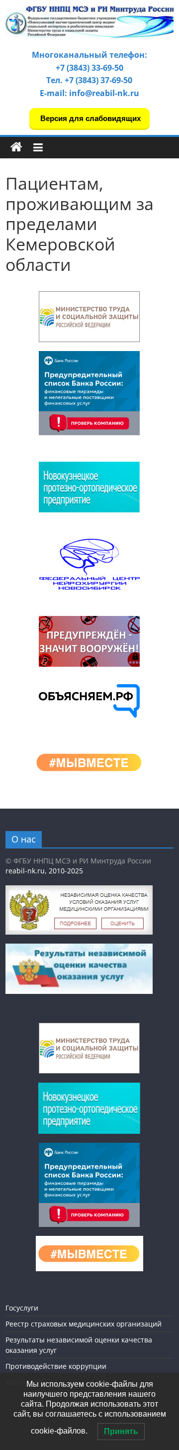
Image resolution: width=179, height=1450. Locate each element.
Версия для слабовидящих (89, 118)
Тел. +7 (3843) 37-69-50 (89, 80)
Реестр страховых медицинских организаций (83, 1324)
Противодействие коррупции (55, 1366)
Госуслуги (21, 1308)
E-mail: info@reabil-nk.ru (89, 93)
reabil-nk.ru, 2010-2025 (44, 870)
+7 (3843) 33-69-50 (89, 67)
